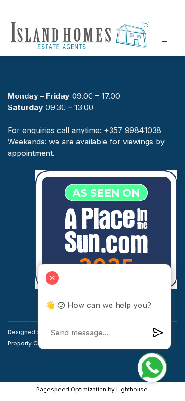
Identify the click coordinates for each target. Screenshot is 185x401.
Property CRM (27, 343)
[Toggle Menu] (165, 39)
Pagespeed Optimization (71, 389)
